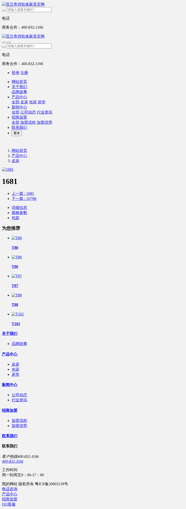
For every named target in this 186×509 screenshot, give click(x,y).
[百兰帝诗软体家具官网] (93, 4)
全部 (15, 102)
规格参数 (19, 213)
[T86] (17, 257)
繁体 (17, 133)
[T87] (17, 276)
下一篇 (24, 199)
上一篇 (23, 193)
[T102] (18, 314)
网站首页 (19, 82)
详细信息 (19, 207)
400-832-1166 (12, 461)
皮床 (15, 161)
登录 (15, 73)
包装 (15, 218)
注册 (24, 73)
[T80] (17, 238)
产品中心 (19, 156)
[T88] (17, 295)
